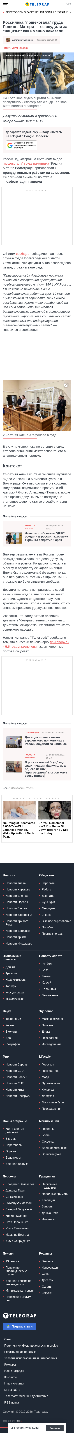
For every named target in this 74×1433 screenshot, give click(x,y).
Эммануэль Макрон (19, 1203)
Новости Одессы (17, 902)
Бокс (45, 970)
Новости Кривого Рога (17, 923)
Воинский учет (51, 1154)
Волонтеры (13, 1157)
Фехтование (50, 995)
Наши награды (14, 1370)
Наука (7, 1011)
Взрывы (11, 1138)
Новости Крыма (16, 937)
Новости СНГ (15, 1083)
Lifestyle (45, 1056)
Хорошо (55, 1428)
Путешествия (51, 1083)
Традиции (48, 1200)
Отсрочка (48, 1141)
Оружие (11, 1151)
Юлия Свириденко (18, 1241)
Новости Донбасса (18, 930)
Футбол (47, 963)
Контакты (10, 1377)
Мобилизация (49, 1121)
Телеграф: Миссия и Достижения (26, 1396)
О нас (8, 1339)
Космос (10, 1025)
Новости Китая (15, 1089)
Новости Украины (30, 756)
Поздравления (51, 1108)
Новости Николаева (19, 943)
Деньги (10, 967)
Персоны (9, 1176)
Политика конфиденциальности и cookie (31, 1345)
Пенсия (8, 1253)
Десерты (48, 1280)
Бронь (46, 1135)
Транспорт (13, 973)
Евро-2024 (49, 989)
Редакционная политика (20, 1351)
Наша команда (14, 1383)
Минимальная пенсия (20, 1290)
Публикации (32, 732)
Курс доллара (15, 992)
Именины (48, 1219)
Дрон (9, 1037)
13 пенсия (12, 1261)
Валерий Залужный (19, 1209)
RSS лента (11, 1402)
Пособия (48, 927)
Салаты (47, 1286)
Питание (47, 1025)
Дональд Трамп (16, 1190)
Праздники (47, 1176)
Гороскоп (48, 1064)
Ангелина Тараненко (22, 40)
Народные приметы (55, 1193)
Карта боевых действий (15, 1130)
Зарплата (48, 883)
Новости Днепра (17, 895)
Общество (46, 875)
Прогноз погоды (52, 933)
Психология (50, 1037)
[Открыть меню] (5, 4)
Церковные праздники (49, 1186)
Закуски (47, 1292)
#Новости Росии (22, 788)
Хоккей (46, 982)
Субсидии (48, 902)
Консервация (50, 1267)
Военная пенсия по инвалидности (18, 1282)
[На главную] (37, 4)
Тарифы (11, 986)
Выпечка (47, 1261)
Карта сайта (12, 1389)
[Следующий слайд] (70, 12)
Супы (45, 1273)
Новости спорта (50, 955)
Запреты (47, 1206)
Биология (12, 1031)
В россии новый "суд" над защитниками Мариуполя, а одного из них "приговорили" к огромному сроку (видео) (46, 769)
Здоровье (46, 1011)
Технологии (13, 1018)
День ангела (50, 1212)
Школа (46, 914)
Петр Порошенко (17, 1222)
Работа (46, 889)
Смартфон (13, 1044)
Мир (6, 1056)
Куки (35, 1427)
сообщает (23, 254)
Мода (45, 1077)
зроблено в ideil (12, 1421)
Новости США (15, 1070)
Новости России (30, 527)
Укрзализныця (15, 998)
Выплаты (48, 895)
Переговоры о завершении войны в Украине (37, 12)
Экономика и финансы (12, 957)
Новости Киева (16, 883)
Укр (68, 4)
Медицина (49, 908)
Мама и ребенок (52, 1018)
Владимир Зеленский (20, 1184)
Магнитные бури (53, 1102)
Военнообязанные (54, 1147)
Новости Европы (17, 1064)
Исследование (51, 1044)
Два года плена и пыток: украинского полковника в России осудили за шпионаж (46, 741)
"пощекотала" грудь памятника (26, 163)
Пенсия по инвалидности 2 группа (16, 1271)
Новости (9, 875)
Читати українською (15, 48)
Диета (46, 1031)
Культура (48, 1089)
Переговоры (14, 1145)
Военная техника (17, 1163)
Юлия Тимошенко (17, 1228)
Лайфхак (48, 1095)
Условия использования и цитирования (30, 1358)
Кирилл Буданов (16, 1215)
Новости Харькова (18, 889)
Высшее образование (56, 921)
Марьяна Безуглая (18, 1234)
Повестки (48, 1128)
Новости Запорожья (19, 914)
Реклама (10, 1364)
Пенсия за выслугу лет (18, 1298)
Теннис (46, 976)
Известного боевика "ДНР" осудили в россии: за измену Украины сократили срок (46, 537)
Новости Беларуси (18, 1095)
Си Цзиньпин (14, 1196)
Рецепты (45, 1253)
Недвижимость (16, 979)
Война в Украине (15, 1121)
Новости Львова (16, 908)
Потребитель (50, 1070)
